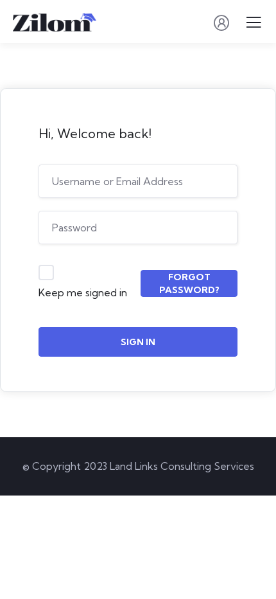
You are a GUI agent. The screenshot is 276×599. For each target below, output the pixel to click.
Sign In (138, 342)
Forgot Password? (189, 283)
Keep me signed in (83, 292)
